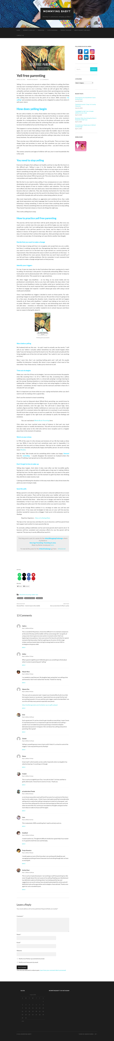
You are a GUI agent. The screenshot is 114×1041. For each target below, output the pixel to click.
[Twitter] (86, 51)
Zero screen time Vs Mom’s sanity (59, 604)
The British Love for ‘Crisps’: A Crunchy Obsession (85, 105)
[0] (29, 578)
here (52, 545)
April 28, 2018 (21, 79)
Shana (24, 756)
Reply (24, 647)
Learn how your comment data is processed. (53, 970)
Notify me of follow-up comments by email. (32, 959)
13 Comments (44, 79)
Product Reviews (66, 30)
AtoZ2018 (20, 598)
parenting (39, 598)
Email (19, 942)
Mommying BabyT (57, 11)
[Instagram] (92, 51)
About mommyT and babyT (82, 30)
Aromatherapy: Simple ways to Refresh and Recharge (85, 125)
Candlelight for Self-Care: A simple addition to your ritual (84, 112)
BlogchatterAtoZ (29, 598)
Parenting (41, 30)
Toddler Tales (34, 594)
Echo (23, 715)
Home (18, 30)
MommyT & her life (29, 30)
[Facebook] (80, 51)
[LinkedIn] (86, 57)
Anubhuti (25, 833)
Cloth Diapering (52, 30)
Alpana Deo (25, 689)
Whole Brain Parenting (41, 420)
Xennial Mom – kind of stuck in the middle (28, 604)
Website (19, 950)
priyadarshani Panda (28, 791)
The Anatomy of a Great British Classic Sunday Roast (85, 98)
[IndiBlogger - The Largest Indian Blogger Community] (80, 150)
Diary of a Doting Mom (42, 518)
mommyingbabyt (32, 79)
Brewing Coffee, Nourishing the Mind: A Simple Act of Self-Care (85, 118)
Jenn (23, 817)
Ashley (24, 654)
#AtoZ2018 (61, 549)
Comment (20, 916)
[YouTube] (80, 57)
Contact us (20, 35)
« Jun (22, 1021)
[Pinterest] (92, 57)
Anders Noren (89, 1034)
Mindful (23, 450)
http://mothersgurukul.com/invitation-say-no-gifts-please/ (40, 705)
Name (19, 934)
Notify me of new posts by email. (28, 962)
